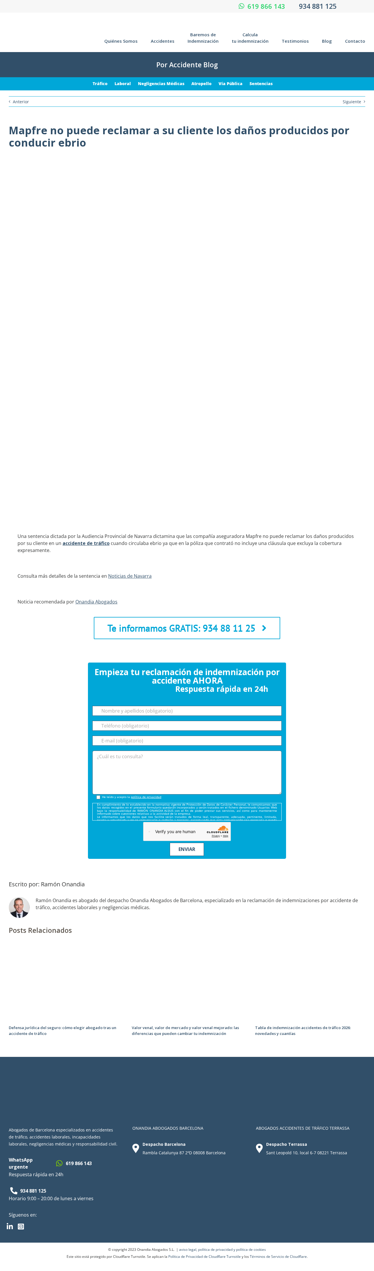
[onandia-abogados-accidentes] (39, 23)
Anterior (21, 101)
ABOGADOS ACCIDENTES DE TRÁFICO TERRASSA (302, 1128)
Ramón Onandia (63, 884)
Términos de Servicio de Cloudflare (278, 1256)
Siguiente (352, 101)
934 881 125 (318, 6)
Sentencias (261, 83)
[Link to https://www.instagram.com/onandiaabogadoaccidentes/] (23, 1226)
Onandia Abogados (96, 601)
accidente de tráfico (86, 543)
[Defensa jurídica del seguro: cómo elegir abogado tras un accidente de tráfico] (64, 950)
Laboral (123, 83)
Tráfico (100, 83)
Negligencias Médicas (161, 83)
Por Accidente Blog (187, 64)
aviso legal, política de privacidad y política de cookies (222, 1249)
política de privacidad (146, 797)
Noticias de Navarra (130, 576)
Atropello (201, 83)
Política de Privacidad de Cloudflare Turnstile (204, 1256)
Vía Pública (231, 83)
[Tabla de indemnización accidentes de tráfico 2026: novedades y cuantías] (310, 950)
